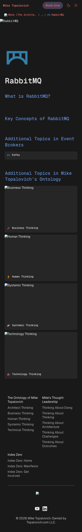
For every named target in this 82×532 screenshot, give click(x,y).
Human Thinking (16, 236)
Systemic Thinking (18, 285)
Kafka (9, 153)
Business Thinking (18, 188)
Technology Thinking (19, 334)
